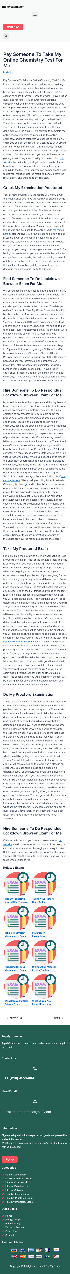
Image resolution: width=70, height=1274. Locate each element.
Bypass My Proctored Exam (18, 641)
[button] (35, 14)
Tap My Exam (52, 1266)
